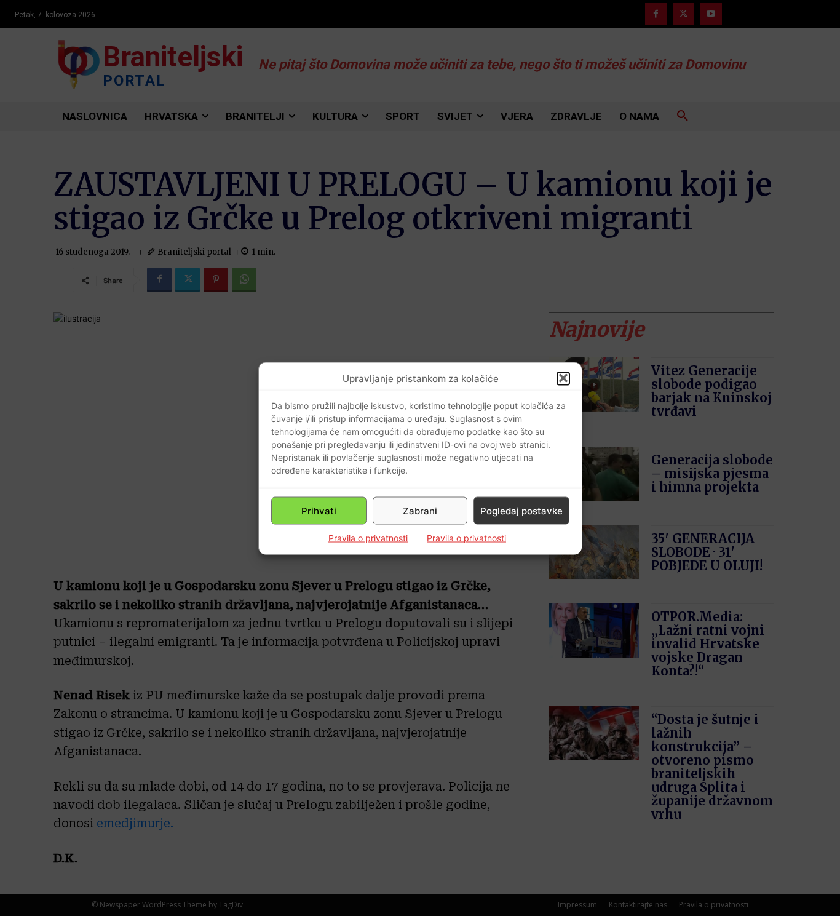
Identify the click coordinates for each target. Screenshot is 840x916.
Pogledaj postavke (521, 510)
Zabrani (420, 510)
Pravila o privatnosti (368, 537)
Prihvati (318, 510)
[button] (563, 378)
